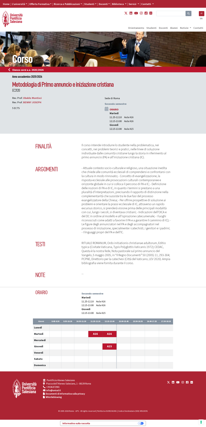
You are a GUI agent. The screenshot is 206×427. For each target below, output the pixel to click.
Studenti (89, 4)
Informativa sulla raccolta (76, 423)
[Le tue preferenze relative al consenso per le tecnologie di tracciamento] (201, 422)
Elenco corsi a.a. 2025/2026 (28, 70)
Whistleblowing (54, 397)
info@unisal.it (53, 390)
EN (201, 18)
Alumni (174, 28)
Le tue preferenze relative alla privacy (115, 423)
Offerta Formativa (39, 4)
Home (6, 4)
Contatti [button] (146, 4)
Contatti (198, 28)
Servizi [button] (133, 4)
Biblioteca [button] (118, 4)
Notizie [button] (184, 28)
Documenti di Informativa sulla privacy (65, 394)
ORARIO (114, 109)
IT (201, 13)
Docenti (103, 4)
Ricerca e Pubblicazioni (67, 4)
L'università (18, 4)
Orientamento (136, 28)
